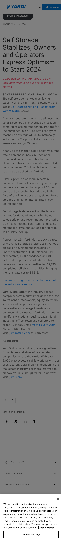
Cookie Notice (47, 527)
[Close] (58, 499)
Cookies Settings (31, 534)
